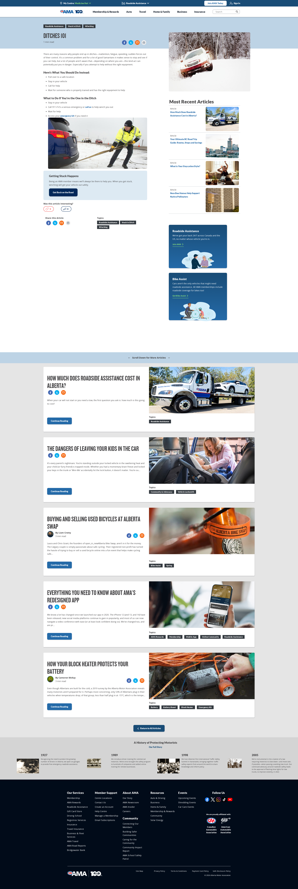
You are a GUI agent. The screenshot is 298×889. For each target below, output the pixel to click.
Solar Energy (157, 820)
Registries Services (76, 820)
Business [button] (182, 11)
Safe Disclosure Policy (222, 871)
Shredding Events (187, 802)
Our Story (127, 798)
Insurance (72, 824)
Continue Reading (59, 421)
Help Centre (101, 811)
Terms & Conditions (179, 871)
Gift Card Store (74, 811)
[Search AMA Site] (237, 11)
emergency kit (67, 116)
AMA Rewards (74, 802)
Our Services (75, 792)
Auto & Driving (158, 798)
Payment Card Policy (200, 871)
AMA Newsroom (131, 802)
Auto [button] (129, 11)
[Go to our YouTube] (230, 799)
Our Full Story (155, 747)
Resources (157, 792)
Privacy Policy (159, 871)
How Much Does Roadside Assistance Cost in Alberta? (183, 114)
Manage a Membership (106, 815)
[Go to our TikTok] (224, 799)
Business (155, 802)
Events (182, 792)
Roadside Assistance (77, 806)
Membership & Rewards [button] (106, 11)
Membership (73, 798)
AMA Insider (129, 806)
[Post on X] (131, 42)
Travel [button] (142, 11)
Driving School (74, 815)
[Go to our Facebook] (207, 799)
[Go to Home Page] (84, 873)
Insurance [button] (199, 11)
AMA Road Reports (76, 845)
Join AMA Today (215, 3)
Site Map (139, 871)
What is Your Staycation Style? (185, 166)
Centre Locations (103, 798)
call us (88, 107)
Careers (126, 811)
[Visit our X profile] (212, 799)
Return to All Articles (150, 728)
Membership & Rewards (163, 811)
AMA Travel (72, 841)
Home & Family (158, 806)
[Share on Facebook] (124, 42)
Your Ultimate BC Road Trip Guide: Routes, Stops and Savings (186, 141)
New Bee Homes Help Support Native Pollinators (185, 195)
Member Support (106, 792)
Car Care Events (186, 806)
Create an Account (104, 806)
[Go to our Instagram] (218, 799)
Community (130, 818)
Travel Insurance (75, 829)
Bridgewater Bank (76, 850)
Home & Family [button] (161, 11)
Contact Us (100, 802)
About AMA (131, 792)
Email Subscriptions (105, 820)
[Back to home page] (71, 11)
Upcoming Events (187, 798)
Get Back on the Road (63, 192)
